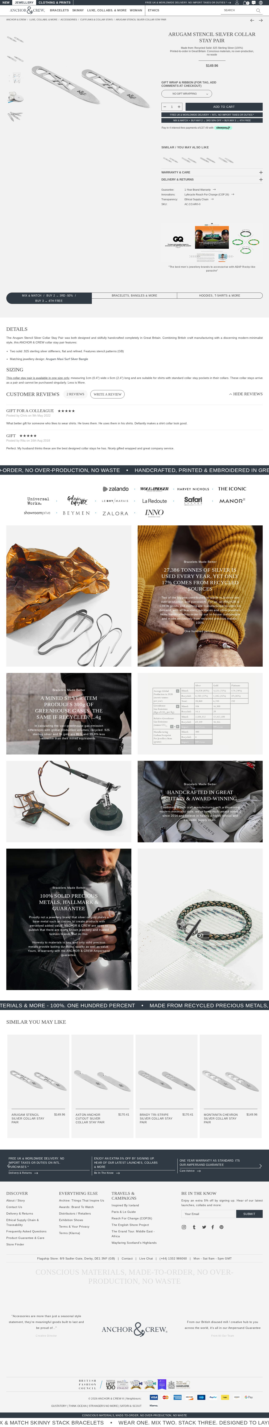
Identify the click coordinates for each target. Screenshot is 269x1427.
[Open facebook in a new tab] (212, 1228)
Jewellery (24, 2)
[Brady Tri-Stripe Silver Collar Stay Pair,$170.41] (207, 158)
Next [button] (260, 1166)
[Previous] (253, 20)
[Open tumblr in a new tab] (194, 1228)
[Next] (260, 20)
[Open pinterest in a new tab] (221, 1228)
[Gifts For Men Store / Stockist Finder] (134, 500)
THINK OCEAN (78, 1406)
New (6, 2)
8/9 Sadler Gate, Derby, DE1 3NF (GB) (87, 1258)
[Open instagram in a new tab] (183, 1228)
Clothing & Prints (55, 2)
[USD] (260, 2)
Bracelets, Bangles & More (134, 295)
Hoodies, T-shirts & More (219, 295)
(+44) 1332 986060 (173, 1258)
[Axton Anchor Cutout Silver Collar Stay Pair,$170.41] (189, 158)
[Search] (258, 11)
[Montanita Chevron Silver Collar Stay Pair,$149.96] (226, 158)
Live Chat (146, 1258)
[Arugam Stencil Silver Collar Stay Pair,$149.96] (170, 158)
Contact (127, 1258)
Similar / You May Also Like (185, 147)
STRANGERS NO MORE (103, 1406)
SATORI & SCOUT (130, 1406)
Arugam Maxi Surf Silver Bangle (67, 359)
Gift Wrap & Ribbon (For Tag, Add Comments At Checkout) (188, 84)
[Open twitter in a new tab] (204, 1228)
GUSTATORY (59, 1406)
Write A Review (107, 394)
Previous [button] (8, 1166)
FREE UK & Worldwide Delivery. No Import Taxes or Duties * (186, 2)
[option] (49, 1166)
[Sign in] (237, 2)
